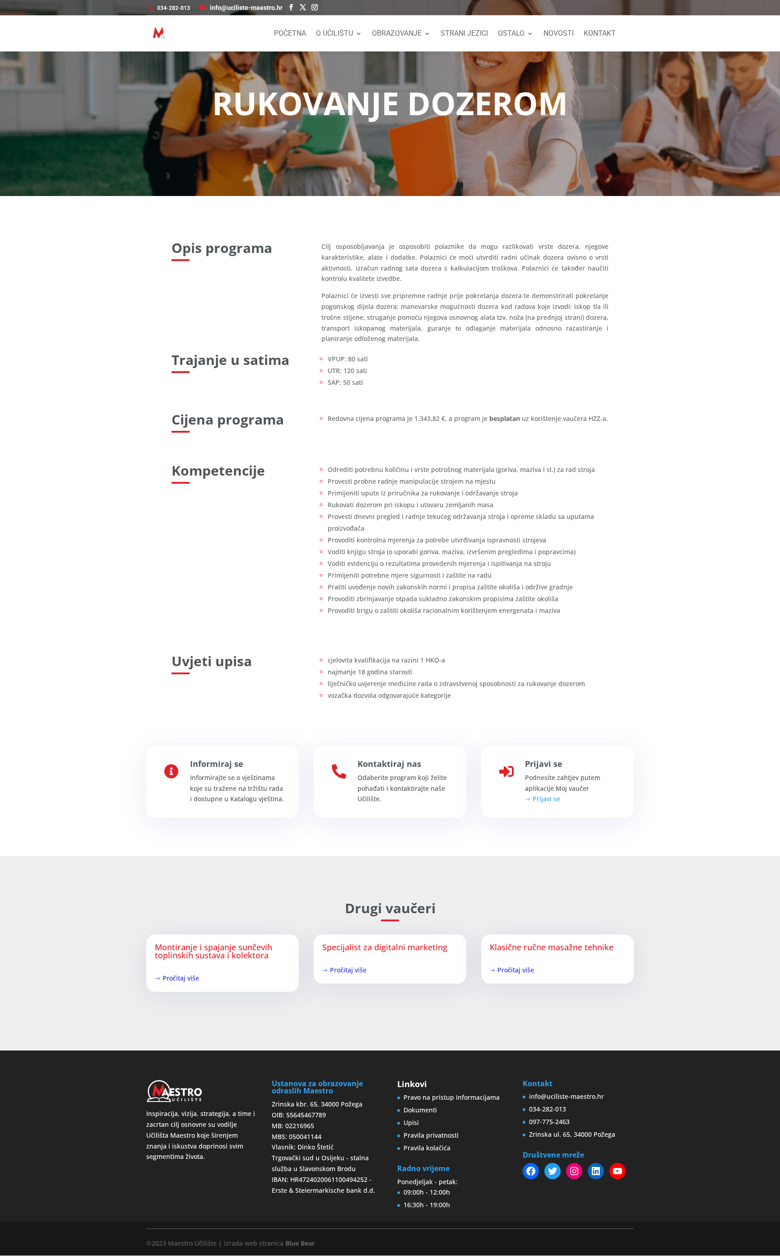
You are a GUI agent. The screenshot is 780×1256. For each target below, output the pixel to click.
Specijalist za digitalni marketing (384, 947)
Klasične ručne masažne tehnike (551, 947)
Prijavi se (543, 763)
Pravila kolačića (427, 1148)
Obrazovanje (397, 33)
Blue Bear (300, 1243)
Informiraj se (216, 763)
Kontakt (600, 33)
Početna (290, 33)
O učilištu (334, 33)
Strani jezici (464, 33)
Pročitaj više (180, 978)
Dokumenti (420, 1110)
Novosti (558, 33)
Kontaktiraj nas (389, 763)
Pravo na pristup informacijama (452, 1097)
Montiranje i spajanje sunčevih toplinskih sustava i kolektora (213, 951)
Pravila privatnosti (431, 1135)
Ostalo (511, 33)
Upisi (411, 1122)
